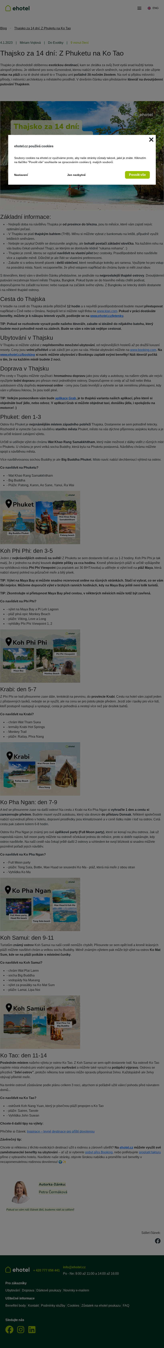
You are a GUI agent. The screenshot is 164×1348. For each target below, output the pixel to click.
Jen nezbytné (76, 174)
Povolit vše (137, 174)
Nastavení (21, 174)
